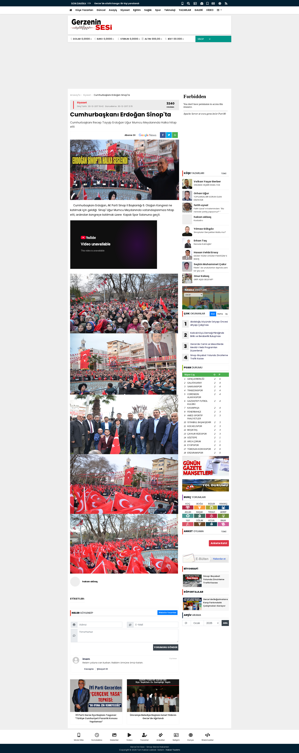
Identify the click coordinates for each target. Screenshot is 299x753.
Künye (190, 740)
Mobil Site (79, 740)
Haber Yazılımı (173, 749)
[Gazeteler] (213, 3)
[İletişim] (195, 3)
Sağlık (148, 10)
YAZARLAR (185, 10)
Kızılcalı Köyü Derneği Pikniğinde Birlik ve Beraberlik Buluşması (204, 334)
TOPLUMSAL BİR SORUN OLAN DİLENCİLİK (208, 198)
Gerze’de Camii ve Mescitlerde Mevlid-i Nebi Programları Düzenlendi (203, 347)
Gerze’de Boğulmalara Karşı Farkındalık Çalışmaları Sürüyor (215, 602)
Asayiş (113, 10)
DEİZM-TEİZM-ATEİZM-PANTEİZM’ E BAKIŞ (210, 257)
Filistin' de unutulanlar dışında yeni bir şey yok (211, 269)
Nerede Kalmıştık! (202, 244)
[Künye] (220, 3)
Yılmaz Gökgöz (204, 229)
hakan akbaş (202, 217)
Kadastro (198, 220)
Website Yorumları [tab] (167, 612)
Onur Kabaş (201, 276)
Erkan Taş (200, 240)
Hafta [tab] (220, 314)
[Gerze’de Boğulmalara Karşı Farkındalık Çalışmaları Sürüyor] (192, 603)
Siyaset (125, 10)
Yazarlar (144, 740)
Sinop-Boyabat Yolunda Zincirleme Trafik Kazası (206, 357)
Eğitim (137, 10)
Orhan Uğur (201, 193)
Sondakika (96, 740)
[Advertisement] (149, 65)
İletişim (176, 740)
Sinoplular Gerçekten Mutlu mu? (210, 232)
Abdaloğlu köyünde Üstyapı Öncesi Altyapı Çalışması (206, 323)
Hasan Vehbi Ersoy (206, 252)
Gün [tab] (213, 314)
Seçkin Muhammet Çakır (210, 264)
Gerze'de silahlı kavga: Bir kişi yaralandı (116, 3)
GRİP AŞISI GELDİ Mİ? (203, 279)
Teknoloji (169, 10)
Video (129, 740)
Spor (158, 10)
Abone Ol (130, 135)
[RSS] (226, 3)
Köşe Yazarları (84, 10)
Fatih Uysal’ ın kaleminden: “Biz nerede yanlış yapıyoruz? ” (209, 210)
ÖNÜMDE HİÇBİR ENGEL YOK (207, 184)
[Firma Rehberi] (202, 3)
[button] (219, 10)
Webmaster (208, 740)
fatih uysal (201, 205)
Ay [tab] (226, 314)
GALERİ (199, 10)
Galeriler (114, 740)
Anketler (161, 740)
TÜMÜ (223, 173)
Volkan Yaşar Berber (207, 181)
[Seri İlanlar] (207, 3)
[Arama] (188, 3)
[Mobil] (182, 3)
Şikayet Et (102, 668)
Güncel (101, 10)
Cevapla (89, 668)
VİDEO (210, 10)
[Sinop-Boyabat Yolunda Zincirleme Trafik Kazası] (192, 580)
